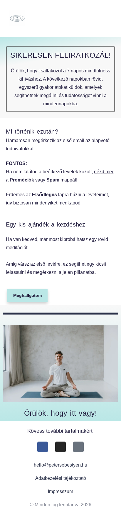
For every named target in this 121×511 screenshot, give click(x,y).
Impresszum (60, 491)
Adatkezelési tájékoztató (60, 478)
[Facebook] (42, 447)
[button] (100, 18)
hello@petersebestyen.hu (60, 464)
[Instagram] (60, 447)
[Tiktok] (78, 447)
